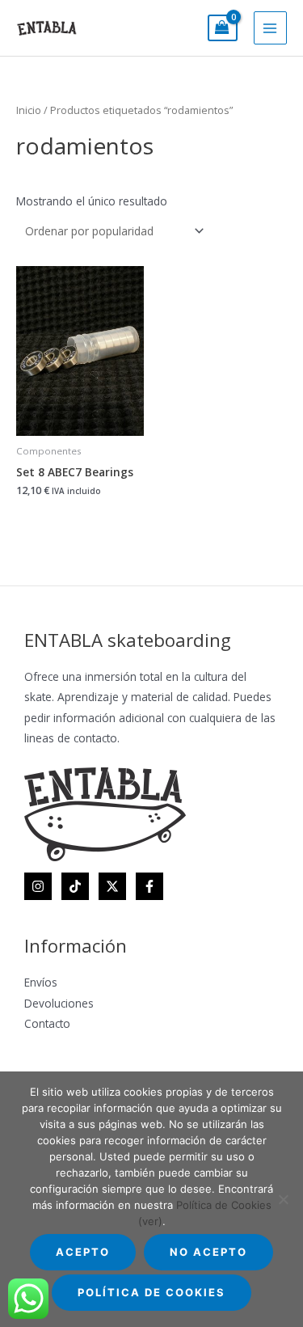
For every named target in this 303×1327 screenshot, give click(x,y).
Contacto (47, 1023)
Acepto (83, 1251)
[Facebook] (149, 886)
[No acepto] (283, 1199)
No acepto (208, 1251)
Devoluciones (59, 1003)
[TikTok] (75, 886)
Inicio (28, 110)
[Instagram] (38, 886)
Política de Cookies (151, 1292)
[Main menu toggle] (270, 27)
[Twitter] (112, 886)
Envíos (40, 982)
